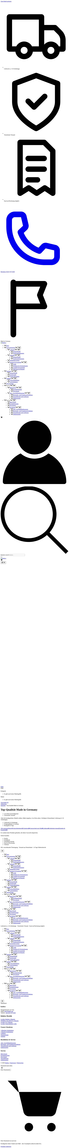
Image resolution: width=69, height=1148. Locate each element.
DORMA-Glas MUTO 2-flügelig (10, 1021)
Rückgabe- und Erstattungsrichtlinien (10, 1044)
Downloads (4, 1057)
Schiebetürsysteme (54, 828)
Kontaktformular (5, 1055)
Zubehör (3, 1036)
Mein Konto (4, 1054)
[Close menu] (2, 851)
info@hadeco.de (8, 1011)
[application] (16, 347)
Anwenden (4, 802)
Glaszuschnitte (4, 1035)
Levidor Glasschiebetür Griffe (9, 1024)
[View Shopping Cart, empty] (34, 417)
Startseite (3, 805)
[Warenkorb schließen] (2, 1001)
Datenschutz (20, 1063)
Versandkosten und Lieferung (8, 1046)
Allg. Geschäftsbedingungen (8, 1043)
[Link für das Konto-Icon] (34, 485)
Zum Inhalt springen (6, 1)
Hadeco (7, 1063)
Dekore (10, 828)
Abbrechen (4, 804)
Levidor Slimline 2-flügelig (8, 1019)
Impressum (13, 1063)
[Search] (1, 557)
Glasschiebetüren (18, 828)
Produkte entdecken (6, 1146)
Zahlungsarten (4, 1047)
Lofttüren (46, 828)
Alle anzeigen (4, 828)
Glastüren (26, 828)
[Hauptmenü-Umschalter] (3, 562)
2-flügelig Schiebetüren (7, 1032)
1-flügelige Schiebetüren (7, 1030)
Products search (5, 555)
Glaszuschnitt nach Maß (36, 828)
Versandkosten (4, 1058)
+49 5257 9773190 (10, 1013)
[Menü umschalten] (19, 348)
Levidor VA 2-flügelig (6, 1022)
